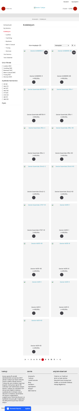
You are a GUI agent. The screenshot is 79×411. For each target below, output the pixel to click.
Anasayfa (31, 376)
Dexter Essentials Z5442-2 (36, 192)
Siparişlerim (32, 387)
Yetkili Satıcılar (33, 380)
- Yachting (8, 38)
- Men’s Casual (9, 45)
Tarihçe (30, 378)
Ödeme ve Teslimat (61, 376)
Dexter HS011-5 (64, 307)
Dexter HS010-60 (36, 269)
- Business (8, 41)
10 (51, 359)
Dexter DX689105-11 (36, 76)
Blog (29, 382)
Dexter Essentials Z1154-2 (36, 153)
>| (60, 359)
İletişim (30, 389)
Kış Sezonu (7, 28)
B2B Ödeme (32, 391)
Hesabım (31, 384)
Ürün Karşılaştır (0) (35, 45)
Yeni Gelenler (8, 58)
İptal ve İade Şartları (60, 378)
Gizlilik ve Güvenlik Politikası (63, 382)
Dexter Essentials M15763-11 (36, 115)
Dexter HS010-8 (64, 269)
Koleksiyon (7, 31)
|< (25, 359)
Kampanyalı (7, 25)
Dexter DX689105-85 (64, 76)
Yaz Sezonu (7, 54)
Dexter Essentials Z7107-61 (36, 230)
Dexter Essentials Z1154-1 (64, 115)
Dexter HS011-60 (36, 346)
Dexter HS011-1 (36, 307)
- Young (7, 48)
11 (54, 359)
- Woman (7, 51)
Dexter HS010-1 (64, 230)
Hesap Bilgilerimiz (60, 384)
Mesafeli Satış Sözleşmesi (62, 380)
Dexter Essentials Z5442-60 (64, 192)
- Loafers (7, 35)
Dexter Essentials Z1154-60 (64, 153)
